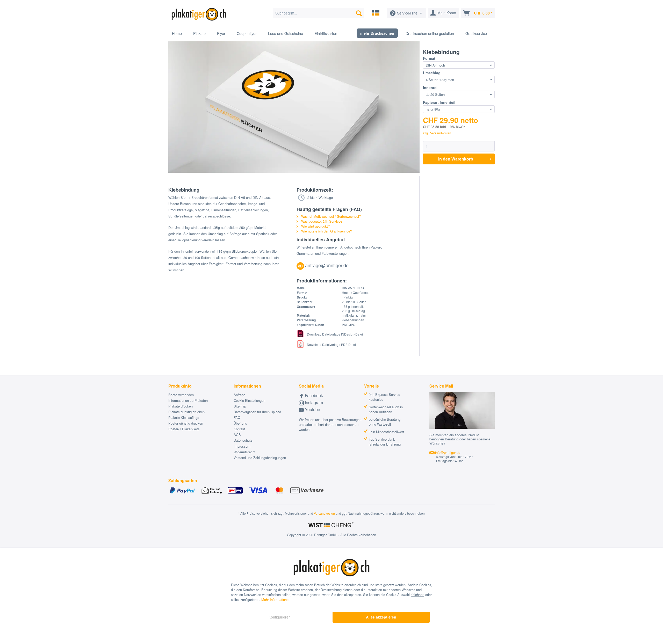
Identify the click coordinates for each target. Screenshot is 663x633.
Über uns (240, 423)
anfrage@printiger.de (327, 265)
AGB (237, 434)
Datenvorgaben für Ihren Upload (257, 411)
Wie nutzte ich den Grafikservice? (326, 231)
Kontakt (239, 428)
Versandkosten (324, 513)
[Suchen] (359, 13)
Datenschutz (243, 440)
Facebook (313, 395)
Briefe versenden (181, 394)
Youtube (312, 409)
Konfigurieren (280, 617)
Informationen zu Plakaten (188, 400)
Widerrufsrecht (244, 451)
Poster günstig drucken (185, 423)
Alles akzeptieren (381, 617)
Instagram (313, 402)
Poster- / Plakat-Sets (184, 428)
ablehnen (417, 594)
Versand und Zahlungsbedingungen (260, 457)
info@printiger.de (447, 452)
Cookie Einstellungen (249, 400)
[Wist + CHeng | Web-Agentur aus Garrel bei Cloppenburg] (331, 525)
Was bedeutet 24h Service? (321, 221)
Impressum (242, 446)
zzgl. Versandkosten (437, 133)
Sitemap (240, 406)
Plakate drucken (180, 406)
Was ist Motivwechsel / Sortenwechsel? (330, 216)
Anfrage (239, 394)
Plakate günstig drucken (186, 411)
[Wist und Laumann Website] (375, 13)
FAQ (237, 417)
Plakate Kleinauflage (183, 417)
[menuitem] (318, 13)
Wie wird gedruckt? (315, 226)
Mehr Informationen (275, 599)
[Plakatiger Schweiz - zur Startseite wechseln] (199, 14)
